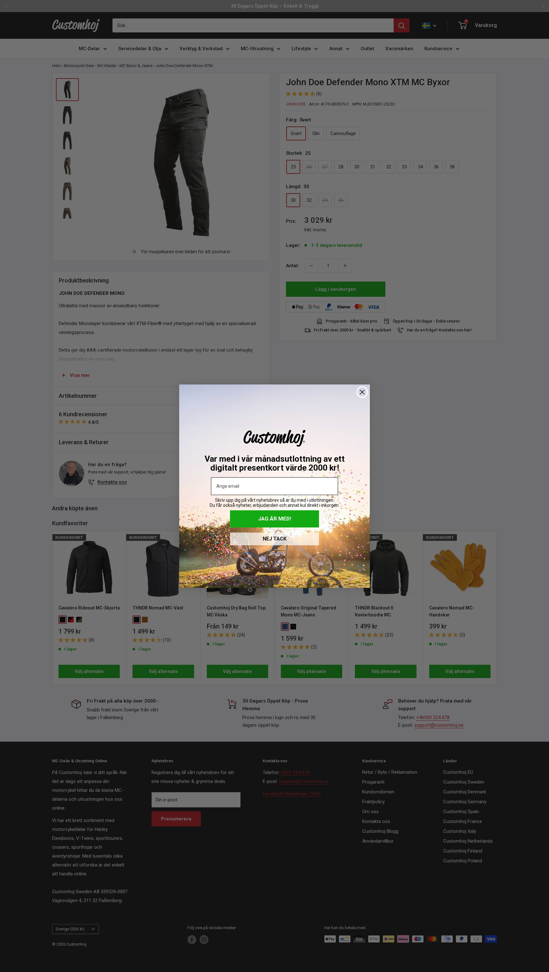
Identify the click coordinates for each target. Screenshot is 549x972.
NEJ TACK (275, 539)
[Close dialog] (362, 392)
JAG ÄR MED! (274, 518)
